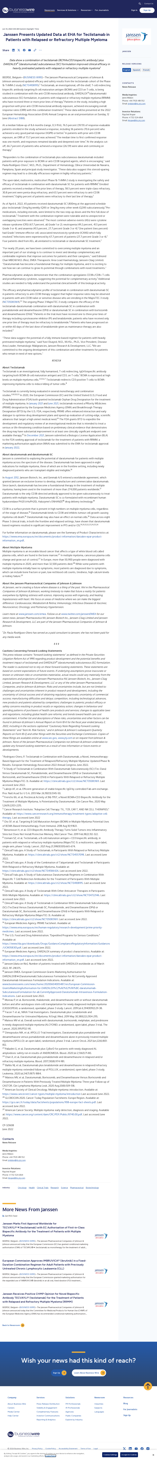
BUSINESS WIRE (33, 77)
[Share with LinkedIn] (13, 50)
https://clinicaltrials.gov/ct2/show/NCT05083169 (71, 781)
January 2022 (12, 447)
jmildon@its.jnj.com (17, 1160)
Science (64, 1187)
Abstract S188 (16, 118)
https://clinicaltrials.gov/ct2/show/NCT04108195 (55, 882)
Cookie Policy (50, 1456)
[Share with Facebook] (24, 50)
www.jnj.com (65, 737)
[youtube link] (136, 1449)
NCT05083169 (11, 301)
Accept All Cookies (129, 1455)
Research (55, 1187)
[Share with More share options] (40, 50)
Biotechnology (92, 1187)
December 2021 (35, 435)
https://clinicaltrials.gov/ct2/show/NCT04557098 (56, 854)
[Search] (140, 4)
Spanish (136, 70)
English (126, 70)
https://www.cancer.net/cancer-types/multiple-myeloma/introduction (41, 1093)
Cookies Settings (110, 1455)
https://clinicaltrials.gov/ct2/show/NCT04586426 (30, 870)
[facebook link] (142, 1448)
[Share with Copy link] (35, 50)
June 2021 (53, 403)
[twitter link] (124, 1448)
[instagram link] (147, 1448)
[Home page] (18, 10)
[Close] (153, 1455)
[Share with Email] (30, 50)
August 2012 (12, 477)
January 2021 (36, 403)
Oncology (22, 1187)
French (146, 70)
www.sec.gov (49, 737)
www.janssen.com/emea (32, 613)
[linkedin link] (130, 1448)
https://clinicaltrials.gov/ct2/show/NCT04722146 (71, 895)
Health (32, 1187)
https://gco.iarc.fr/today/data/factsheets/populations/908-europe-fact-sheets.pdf (49, 1102)
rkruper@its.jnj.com (16, 1178)
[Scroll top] (148, 1386)
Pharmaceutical (77, 1187)
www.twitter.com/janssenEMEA (78, 613)
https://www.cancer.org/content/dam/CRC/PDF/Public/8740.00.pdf (44, 1114)
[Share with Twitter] (19, 50)
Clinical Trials (42, 1187)
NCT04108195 (30, 85)
